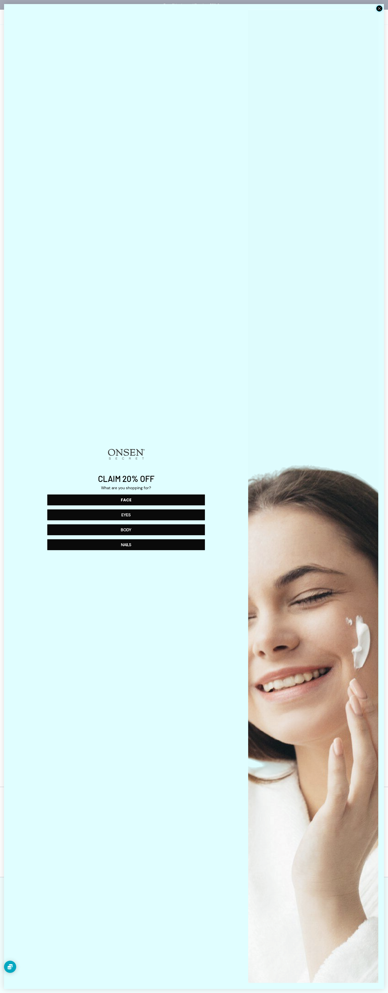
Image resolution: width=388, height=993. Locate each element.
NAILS (126, 544)
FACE (126, 500)
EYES (126, 514)
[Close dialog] (379, 8)
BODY (126, 529)
